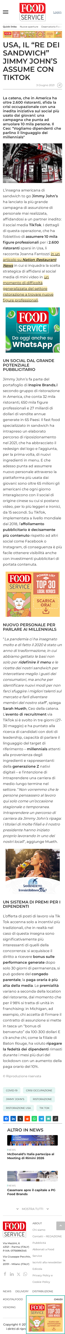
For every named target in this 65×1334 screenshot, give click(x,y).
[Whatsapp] (25, 1274)
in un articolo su (31, 260)
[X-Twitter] (18, 1274)
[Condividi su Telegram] (41, 1118)
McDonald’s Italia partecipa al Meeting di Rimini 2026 (30, 1156)
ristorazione (42, 1099)
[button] (6, 12)
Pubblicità (39, 1242)
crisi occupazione (39, 1090)
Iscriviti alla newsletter (47, 1262)
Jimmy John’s (15, 1099)
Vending (9, 1307)
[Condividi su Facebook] (6, 1118)
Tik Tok (44, 1108)
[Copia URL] (55, 1118)
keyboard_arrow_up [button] (60, 1225)
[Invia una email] (48, 1118)
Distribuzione (42, 1291)
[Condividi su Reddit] (27, 1118)
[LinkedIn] (12, 1274)
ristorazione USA (18, 1108)
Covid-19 (11, 1090)
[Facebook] (5, 1274)
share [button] (59, 85)
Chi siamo (38, 1229)
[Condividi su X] (20, 1118)
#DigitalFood (13, 1299)
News (12, 1150)
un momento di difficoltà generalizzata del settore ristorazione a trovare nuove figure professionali (28, 288)
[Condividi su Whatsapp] (34, 1118)
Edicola (37, 1269)
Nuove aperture (29, 26)
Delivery (22, 1291)
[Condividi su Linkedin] (13, 1118)
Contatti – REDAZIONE (47, 1236)
